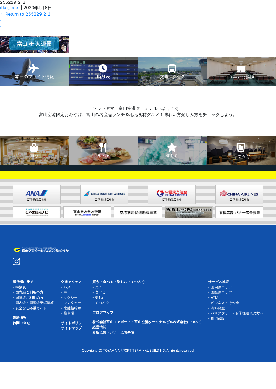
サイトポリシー (73, 323)
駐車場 (69, 313)
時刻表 (20, 287)
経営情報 (99, 327)
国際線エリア (221, 292)
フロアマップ (102, 312)
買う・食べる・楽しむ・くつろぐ (118, 281)
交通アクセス (71, 281)
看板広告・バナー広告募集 (113, 332)
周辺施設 (218, 318)
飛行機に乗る (23, 281)
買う (98, 287)
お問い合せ (21, 323)
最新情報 (20, 317)
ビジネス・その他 (225, 302)
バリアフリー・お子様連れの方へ (237, 313)
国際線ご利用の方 (29, 297)
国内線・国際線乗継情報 (34, 302)
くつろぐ (102, 302)
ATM (214, 297)
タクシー (71, 297)
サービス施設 (218, 281)
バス (67, 287)
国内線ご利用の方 (29, 292)
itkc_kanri (9, 7)
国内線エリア (221, 287)
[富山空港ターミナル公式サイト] (41, 249)
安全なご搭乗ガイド (31, 308)
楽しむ (100, 297)
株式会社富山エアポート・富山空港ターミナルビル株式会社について (146, 322)
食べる (100, 292)
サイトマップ (71, 328)
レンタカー (72, 302)
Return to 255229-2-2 (25, 14)
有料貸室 (218, 308)
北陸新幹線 (72, 308)
